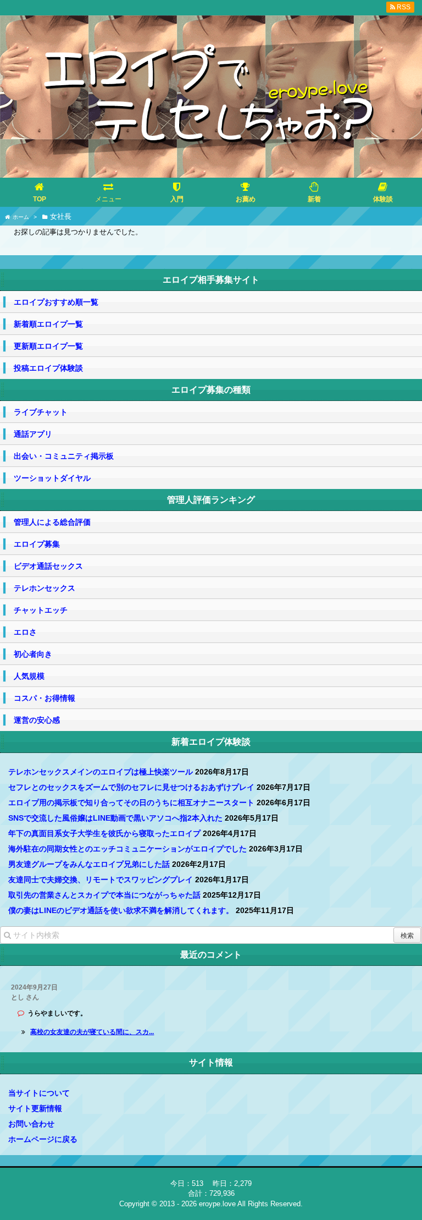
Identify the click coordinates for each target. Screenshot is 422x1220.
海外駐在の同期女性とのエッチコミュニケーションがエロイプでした (127, 848)
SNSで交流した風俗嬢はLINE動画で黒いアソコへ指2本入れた (115, 818)
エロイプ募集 (37, 544)
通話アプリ (33, 434)
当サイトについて (39, 1093)
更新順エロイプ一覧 (48, 346)
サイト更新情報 (35, 1108)
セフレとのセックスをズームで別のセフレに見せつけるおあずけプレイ (131, 787)
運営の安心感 (37, 720)
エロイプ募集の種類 (211, 389)
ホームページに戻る (42, 1139)
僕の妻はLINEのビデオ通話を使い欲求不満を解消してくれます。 (121, 910)
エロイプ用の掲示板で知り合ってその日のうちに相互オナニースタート (131, 802)
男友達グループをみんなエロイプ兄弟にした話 (89, 864)
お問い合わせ (31, 1123)
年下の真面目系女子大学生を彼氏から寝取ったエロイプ (104, 833)
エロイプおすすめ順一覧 (56, 302)
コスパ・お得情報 (44, 698)
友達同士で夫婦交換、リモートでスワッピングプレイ (100, 879)
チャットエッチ (41, 610)
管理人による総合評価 (52, 522)
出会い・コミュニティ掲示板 (64, 456)
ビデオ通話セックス (48, 566)
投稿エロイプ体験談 (48, 368)
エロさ (25, 632)
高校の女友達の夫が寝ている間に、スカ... (92, 1032)
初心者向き (33, 654)
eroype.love (217, 1204)
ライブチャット (41, 412)
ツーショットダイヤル (52, 478)
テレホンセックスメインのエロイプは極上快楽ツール (100, 771)
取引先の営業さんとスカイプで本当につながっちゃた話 (104, 895)
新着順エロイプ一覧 (48, 324)
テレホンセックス (44, 588)
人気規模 (29, 676)
